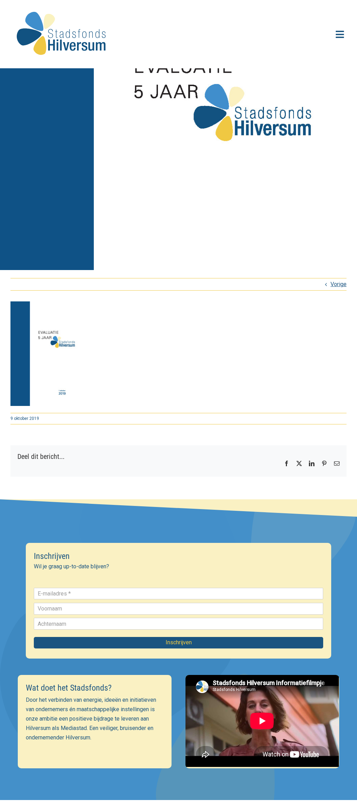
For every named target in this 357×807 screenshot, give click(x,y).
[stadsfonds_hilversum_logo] (62, 7)
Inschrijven (179, 642)
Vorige (339, 284)
